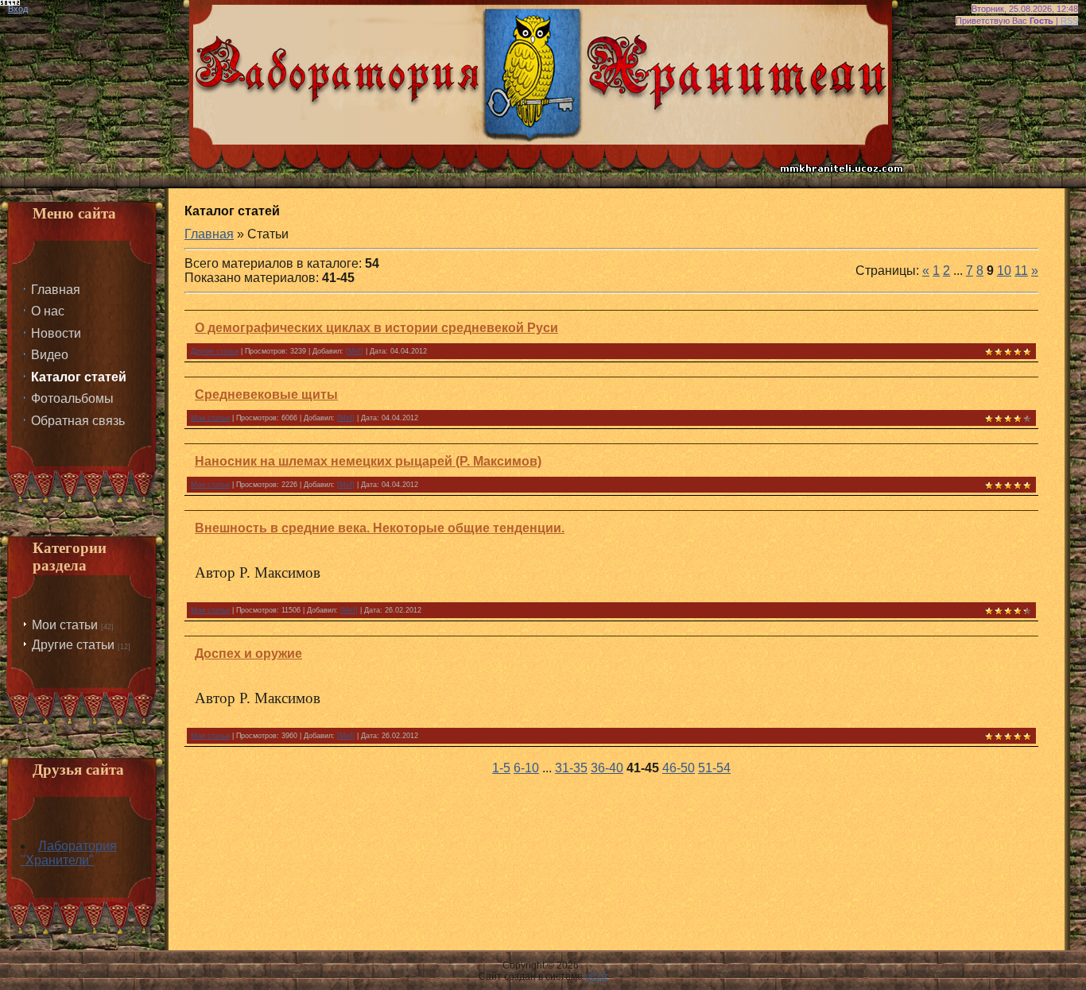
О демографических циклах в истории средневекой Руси (376, 328)
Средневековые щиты (266, 394)
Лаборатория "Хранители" (69, 853)
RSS (1069, 20)
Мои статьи (65, 625)
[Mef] (354, 351)
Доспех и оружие (248, 653)
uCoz (596, 976)
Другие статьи (73, 645)
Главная (209, 234)
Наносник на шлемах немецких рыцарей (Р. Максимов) (368, 461)
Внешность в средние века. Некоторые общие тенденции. (379, 528)
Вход (18, 9)
